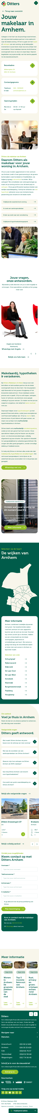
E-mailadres (6, 892)
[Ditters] (10, 3)
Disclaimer (25, 1106)
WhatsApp (9, 926)
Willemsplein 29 (9, 69)
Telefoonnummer (8, 874)
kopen (35, 42)
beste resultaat (30, 403)
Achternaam (6, 883)
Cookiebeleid (18, 1106)
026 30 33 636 (17, 923)
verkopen (6, 44)
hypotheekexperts (24, 411)
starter (29, 416)
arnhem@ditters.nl (19, 90)
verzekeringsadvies (30, 428)
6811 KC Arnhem (10, 72)
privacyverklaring (24, 901)
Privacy (31, 1106)
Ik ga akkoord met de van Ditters (18, 903)
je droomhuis (16, 179)
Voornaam (5, 865)
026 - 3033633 (18, 88)
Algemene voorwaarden (7, 1106)
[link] (19, 68)
